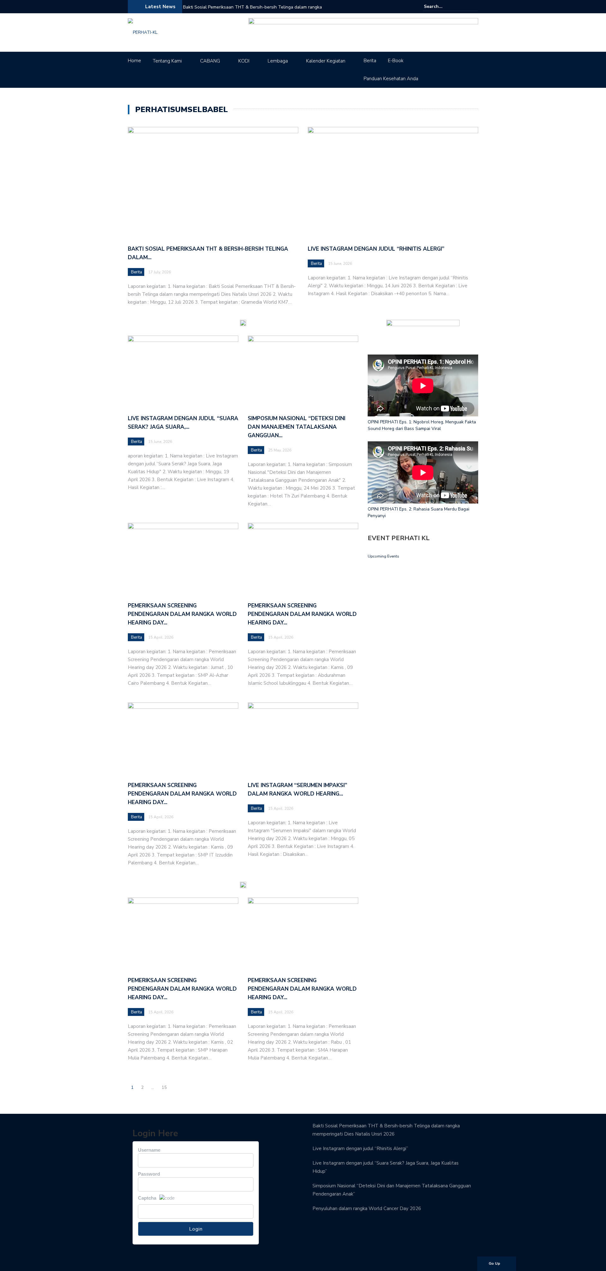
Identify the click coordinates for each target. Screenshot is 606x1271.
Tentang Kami (167, 61)
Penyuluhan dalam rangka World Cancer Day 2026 (366, 1208)
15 (164, 1087)
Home (134, 60)
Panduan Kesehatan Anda (391, 78)
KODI (243, 61)
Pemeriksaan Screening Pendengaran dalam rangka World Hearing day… (182, 614)
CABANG (210, 61)
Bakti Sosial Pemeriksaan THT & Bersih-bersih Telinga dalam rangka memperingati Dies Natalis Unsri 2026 (252, 11)
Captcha (147, 1198)
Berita (370, 60)
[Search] (474, 6)
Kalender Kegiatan (325, 61)
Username (149, 1150)
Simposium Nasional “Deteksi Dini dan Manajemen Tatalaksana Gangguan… (296, 427)
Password (149, 1174)
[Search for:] (443, 6)
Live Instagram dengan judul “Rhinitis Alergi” (376, 249)
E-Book (395, 60)
